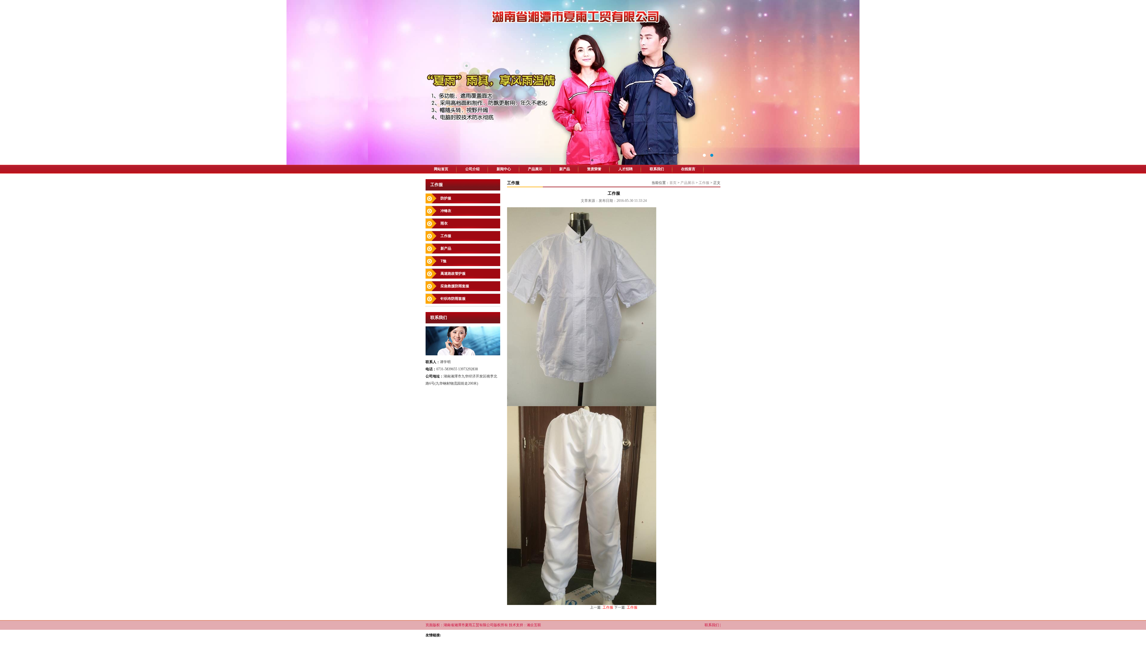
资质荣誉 (594, 169)
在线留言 (688, 169)
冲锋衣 (445, 211)
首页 (673, 183)
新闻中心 (504, 169)
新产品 (564, 169)
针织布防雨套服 (453, 299)
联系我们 (657, 169)
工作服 (445, 236)
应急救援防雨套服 (454, 286)
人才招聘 (625, 169)
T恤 (443, 261)
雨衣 (444, 223)
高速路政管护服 (453, 273)
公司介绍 (472, 169)
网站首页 (441, 169)
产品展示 (535, 169)
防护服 (445, 198)
